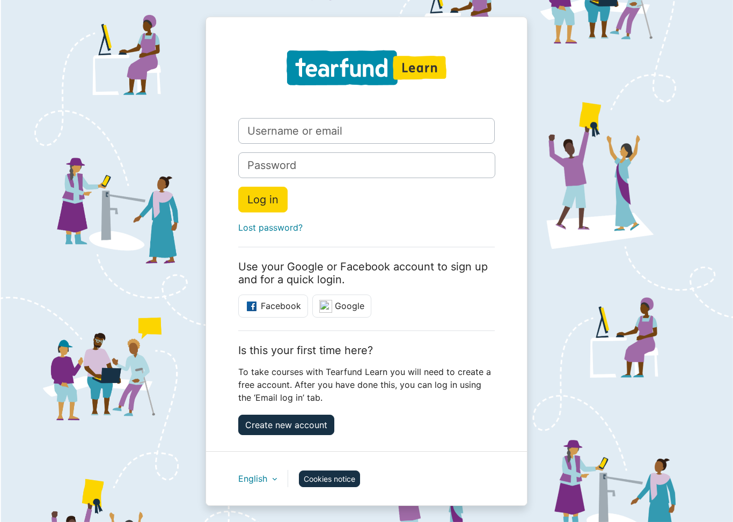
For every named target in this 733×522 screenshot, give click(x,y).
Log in (262, 199)
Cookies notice (329, 478)
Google (348, 305)
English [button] (254, 478)
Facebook (279, 305)
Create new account (286, 425)
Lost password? (270, 227)
